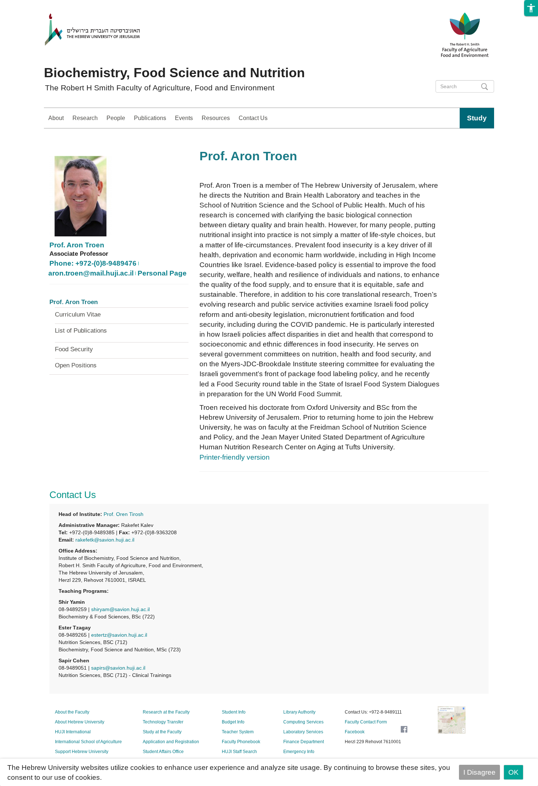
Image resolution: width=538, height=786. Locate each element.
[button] (531, 8)
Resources (216, 118)
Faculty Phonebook (241, 741)
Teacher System (238, 731)
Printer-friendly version (234, 457)
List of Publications (81, 331)
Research (85, 118)
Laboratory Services (303, 731)
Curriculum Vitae (78, 314)
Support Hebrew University (81, 751)
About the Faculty (72, 712)
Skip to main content (32, 5)
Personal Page (162, 273)
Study (477, 118)
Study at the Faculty (162, 731)
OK (513, 772)
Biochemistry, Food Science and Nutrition (174, 72)
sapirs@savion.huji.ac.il (118, 668)
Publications (150, 118)
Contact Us (253, 118)
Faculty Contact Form (366, 722)
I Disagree (479, 772)
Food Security (74, 349)
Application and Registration (171, 741)
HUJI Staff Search (239, 751)
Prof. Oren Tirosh (123, 514)
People (116, 118)
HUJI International (73, 731)
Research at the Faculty (166, 712)
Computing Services (303, 722)
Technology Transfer (163, 722)
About (56, 118)
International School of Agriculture (88, 741)
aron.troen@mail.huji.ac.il (91, 273)
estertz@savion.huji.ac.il (119, 635)
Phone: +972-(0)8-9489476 (93, 263)
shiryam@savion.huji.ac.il (120, 609)
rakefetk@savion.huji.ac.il (104, 540)
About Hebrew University (79, 722)
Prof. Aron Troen (76, 245)
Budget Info (233, 722)
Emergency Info (298, 751)
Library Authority (299, 712)
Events (184, 118)
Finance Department (303, 741)
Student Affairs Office (163, 751)
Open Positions (76, 365)
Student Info (234, 712)
